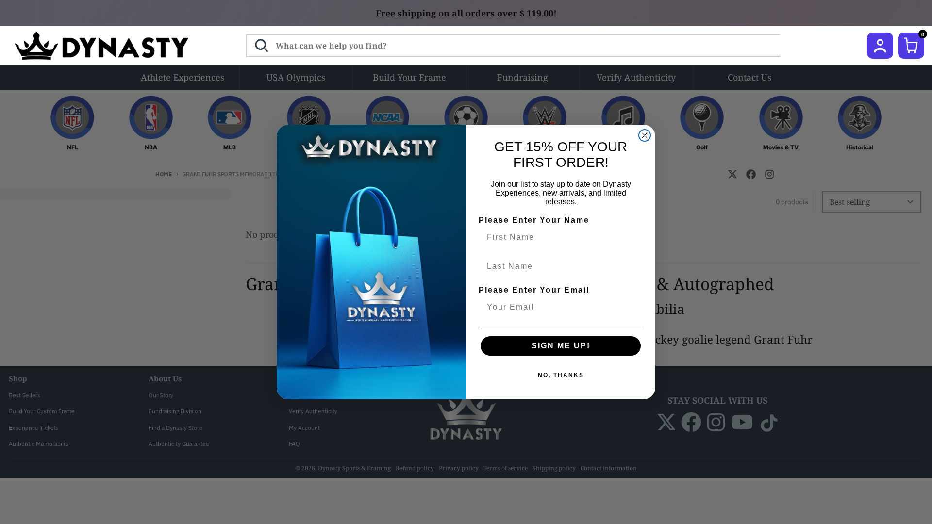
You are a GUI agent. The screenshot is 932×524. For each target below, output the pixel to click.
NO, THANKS (561, 375)
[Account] (880, 46)
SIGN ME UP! (561, 346)
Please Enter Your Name (534, 220)
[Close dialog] (644, 135)
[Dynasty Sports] (114, 45)
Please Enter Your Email (534, 290)
